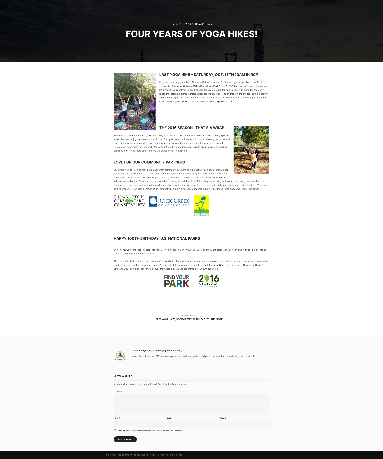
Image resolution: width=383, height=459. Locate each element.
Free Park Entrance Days (211, 265)
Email (169, 418)
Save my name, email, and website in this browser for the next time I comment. (150, 431)
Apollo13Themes (159, 454)
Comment (118, 391)
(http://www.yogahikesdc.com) (165, 350)
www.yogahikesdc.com (221, 101)
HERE (184, 101)
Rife (107, 454)
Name (117, 418)
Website (222, 418)
